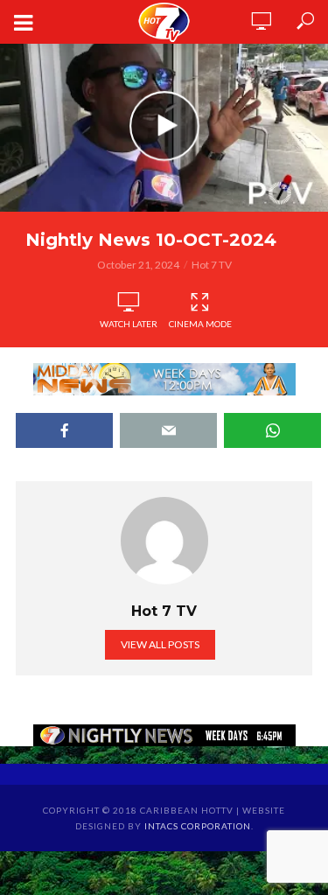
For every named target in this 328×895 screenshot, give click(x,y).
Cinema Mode (200, 323)
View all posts (160, 644)
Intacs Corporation (197, 826)
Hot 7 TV (212, 264)
